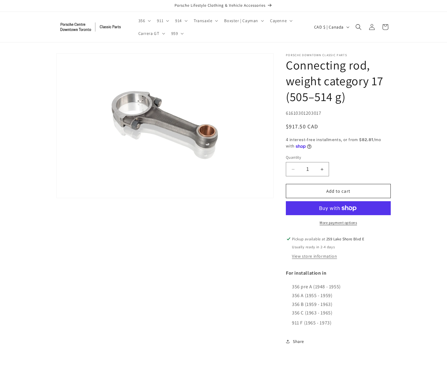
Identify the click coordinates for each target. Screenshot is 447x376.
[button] (144, 20)
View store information (314, 256)
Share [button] (298, 341)
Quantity (293, 157)
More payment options (338, 222)
